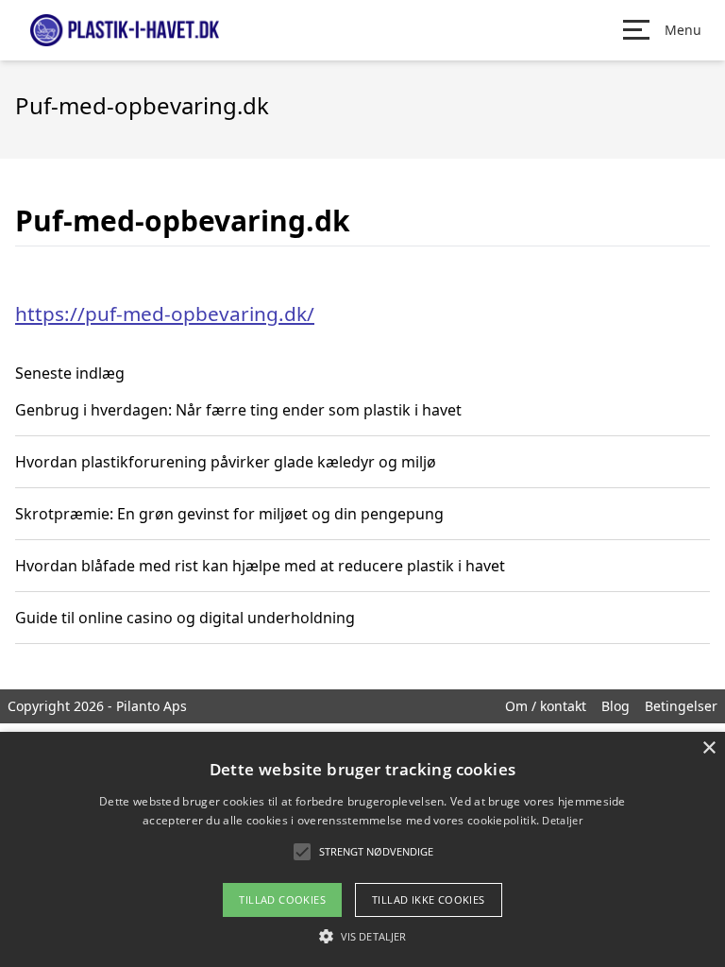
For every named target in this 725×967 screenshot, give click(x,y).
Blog (615, 706)
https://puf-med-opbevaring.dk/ (164, 313)
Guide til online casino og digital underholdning (185, 617)
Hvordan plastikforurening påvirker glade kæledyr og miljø (225, 461)
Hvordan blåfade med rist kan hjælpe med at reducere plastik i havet (260, 565)
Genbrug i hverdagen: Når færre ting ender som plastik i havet (238, 409)
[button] (362, 935)
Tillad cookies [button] (282, 899)
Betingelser (681, 706)
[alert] (362, 849)
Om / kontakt (545, 706)
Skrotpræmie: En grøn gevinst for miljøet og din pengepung (229, 513)
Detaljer (562, 820)
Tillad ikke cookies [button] (428, 899)
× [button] (708, 748)
